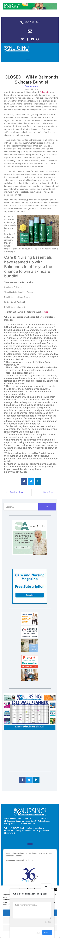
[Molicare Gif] (30, 8)
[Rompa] (29, 554)
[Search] (47, 506)
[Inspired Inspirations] (29, 680)
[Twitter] (22, 39)
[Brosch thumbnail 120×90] (29, 667)
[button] (55, 889)
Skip (38, 932)
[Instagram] (37, 39)
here (46, 312)
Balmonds (44, 92)
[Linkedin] (32, 39)
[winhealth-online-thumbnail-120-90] (29, 624)
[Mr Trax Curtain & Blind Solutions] (29, 650)
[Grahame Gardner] (29, 637)
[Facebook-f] (27, 39)
